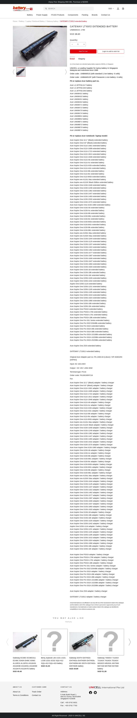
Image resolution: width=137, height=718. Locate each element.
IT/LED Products (57, 15)
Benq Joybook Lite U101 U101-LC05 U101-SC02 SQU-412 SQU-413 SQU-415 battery (53, 660)
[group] (20, 72)
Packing (85, 15)
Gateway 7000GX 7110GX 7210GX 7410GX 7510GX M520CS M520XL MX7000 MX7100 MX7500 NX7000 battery (108, 663)
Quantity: (74, 40)
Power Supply (41, 15)
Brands (94, 15)
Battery (30, 15)
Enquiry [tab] (82, 59)
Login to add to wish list (110, 51)
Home (15, 21)
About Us (16, 692)
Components (73, 15)
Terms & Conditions (20, 695)
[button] (14, 72)
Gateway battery (52, 21)
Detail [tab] (72, 59)
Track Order (36, 692)
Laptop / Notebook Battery (35, 21)
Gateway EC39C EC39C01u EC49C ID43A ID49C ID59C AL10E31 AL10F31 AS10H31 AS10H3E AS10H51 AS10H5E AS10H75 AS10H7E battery (25, 663)
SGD (110, 8)
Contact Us (105, 15)
